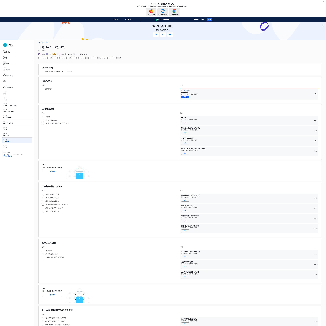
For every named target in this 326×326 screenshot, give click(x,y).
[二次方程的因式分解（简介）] (73, 58)
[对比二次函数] (111, 58)
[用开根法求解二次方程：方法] (58, 58)
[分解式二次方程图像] (47, 58)
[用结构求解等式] (77, 58)
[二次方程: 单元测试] (120, 58)
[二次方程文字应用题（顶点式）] (68, 58)
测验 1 (44, 164)
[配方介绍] (80, 58)
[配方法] (85, 58)
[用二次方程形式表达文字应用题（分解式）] (49, 58)
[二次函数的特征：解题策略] (101, 58)
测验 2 (44, 288)
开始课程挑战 (7, 156)
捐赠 (195, 19)
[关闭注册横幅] (323, 25)
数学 (43, 42)
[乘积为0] (42, 58)
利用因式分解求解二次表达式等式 (57, 310)
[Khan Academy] (163, 19)
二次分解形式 (48, 109)
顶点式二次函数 (49, 243)
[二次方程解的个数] (92, 58)
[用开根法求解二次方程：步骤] (61, 58)
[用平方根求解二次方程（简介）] (54, 58)
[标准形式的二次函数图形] (94, 58)
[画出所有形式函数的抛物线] (108, 58)
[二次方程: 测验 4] (99, 58)
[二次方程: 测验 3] (87, 58)
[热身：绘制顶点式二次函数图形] (63, 58)
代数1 (47, 42)
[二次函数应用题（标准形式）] (97, 58)
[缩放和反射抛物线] (116, 58)
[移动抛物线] (113, 58)
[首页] (39, 42)
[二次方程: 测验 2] (70, 58)
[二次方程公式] (89, 58)
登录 (202, 19)
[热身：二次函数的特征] (104, 58)
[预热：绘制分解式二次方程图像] (44, 58)
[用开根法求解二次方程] (56, 58)
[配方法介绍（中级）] (82, 58)
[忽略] (323, 1)
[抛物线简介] (39, 58)
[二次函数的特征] (106, 58)
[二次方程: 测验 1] (51, 58)
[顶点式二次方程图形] (66, 58)
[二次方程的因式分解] (75, 58)
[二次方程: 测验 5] (118, 58)
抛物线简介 (47, 81)
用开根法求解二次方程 (52, 187)
